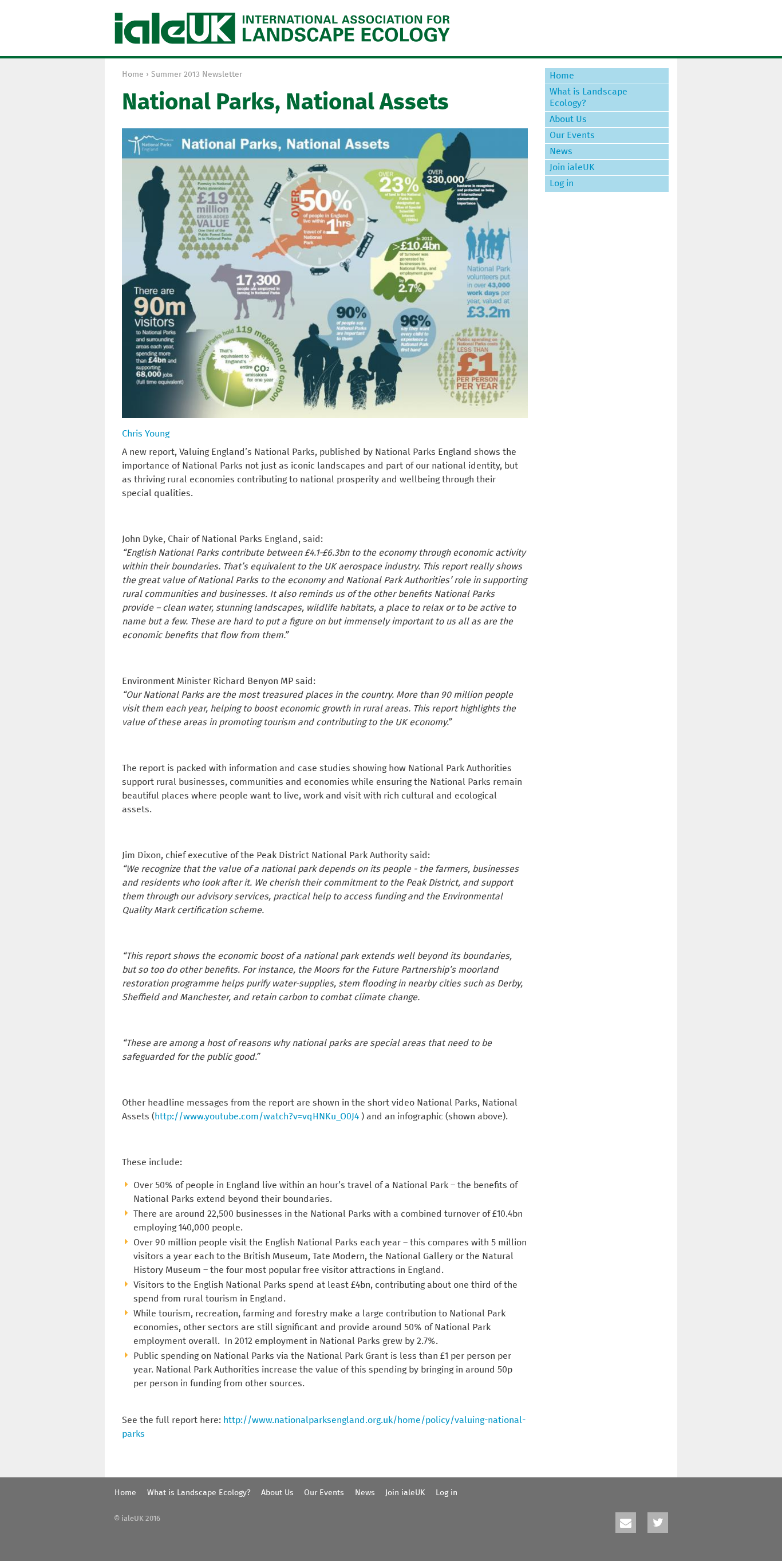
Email (625, 1522)
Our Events (572, 135)
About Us (568, 119)
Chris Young (145, 433)
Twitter (657, 1522)
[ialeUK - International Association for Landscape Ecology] (282, 28)
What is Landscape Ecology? (588, 97)
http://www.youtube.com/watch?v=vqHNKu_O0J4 (257, 1116)
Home (133, 74)
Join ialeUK (572, 167)
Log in (562, 183)
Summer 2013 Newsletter (196, 74)
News (561, 151)
